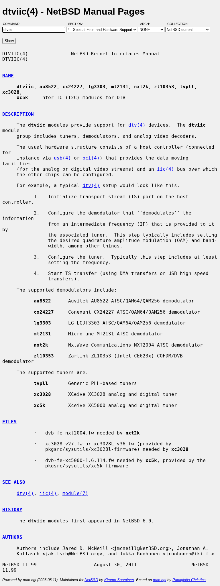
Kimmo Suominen (119, 580)
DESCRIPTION (18, 114)
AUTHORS (12, 537)
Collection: (177, 23)
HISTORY (12, 509)
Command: (13, 23)
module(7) (75, 493)
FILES (9, 421)
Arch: (147, 23)
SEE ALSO (13, 482)
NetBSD (91, 580)
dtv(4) (137, 125)
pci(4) (91, 158)
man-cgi (159, 580)
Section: (77, 23)
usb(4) (62, 158)
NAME (8, 75)
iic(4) (165, 169)
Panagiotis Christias (189, 580)
